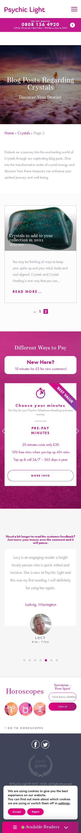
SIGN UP (62, 706)
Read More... (27, 291)
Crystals (24, 132)
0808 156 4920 (40, 24)
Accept (16, 812)
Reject (35, 812)
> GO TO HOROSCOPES (23, 728)
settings (64, 803)
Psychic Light (24, 10)
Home (9, 132)
